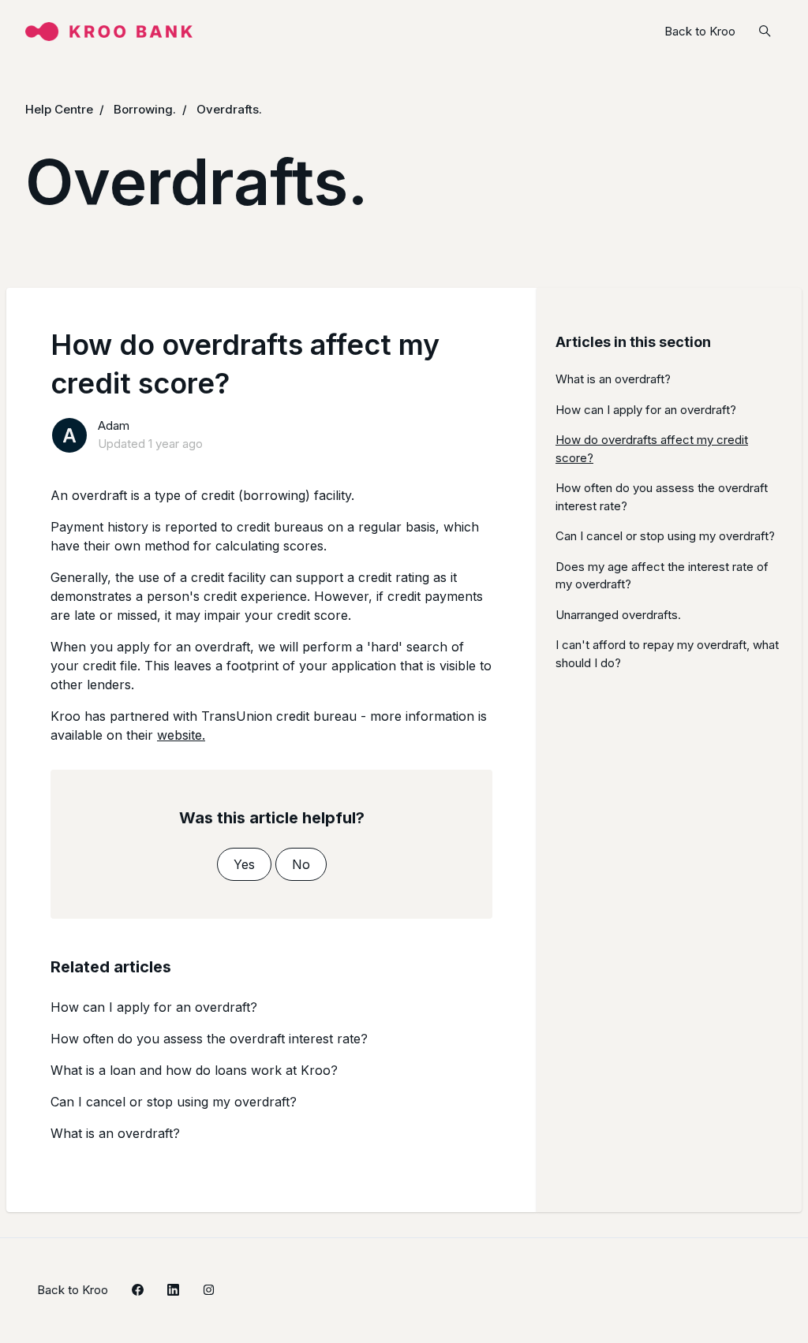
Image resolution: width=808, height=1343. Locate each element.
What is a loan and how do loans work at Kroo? (194, 1070)
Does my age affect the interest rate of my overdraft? (662, 575)
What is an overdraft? (115, 1133)
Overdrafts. (229, 109)
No (301, 864)
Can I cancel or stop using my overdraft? (173, 1102)
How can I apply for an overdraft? (153, 1007)
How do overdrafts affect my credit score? (652, 448)
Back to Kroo (699, 31)
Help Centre (59, 109)
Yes (244, 864)
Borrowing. (145, 109)
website (179, 735)
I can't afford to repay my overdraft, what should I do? (667, 653)
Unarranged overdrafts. (618, 614)
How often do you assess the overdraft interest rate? (209, 1038)
